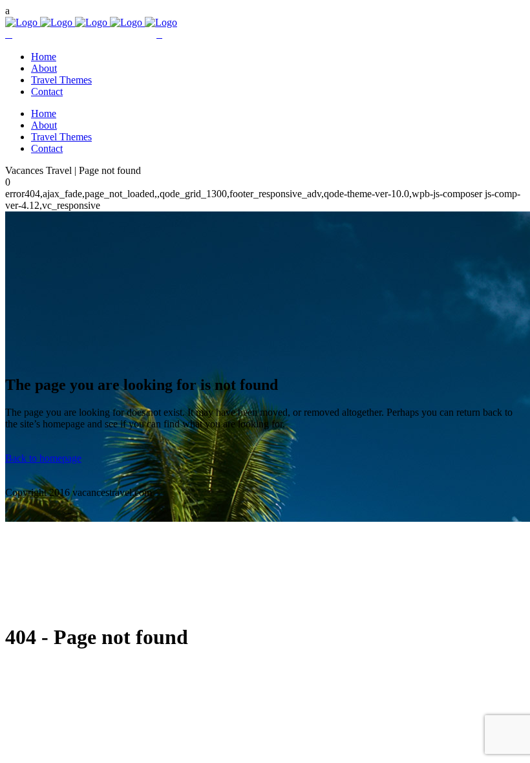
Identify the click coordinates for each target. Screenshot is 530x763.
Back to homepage (43, 458)
